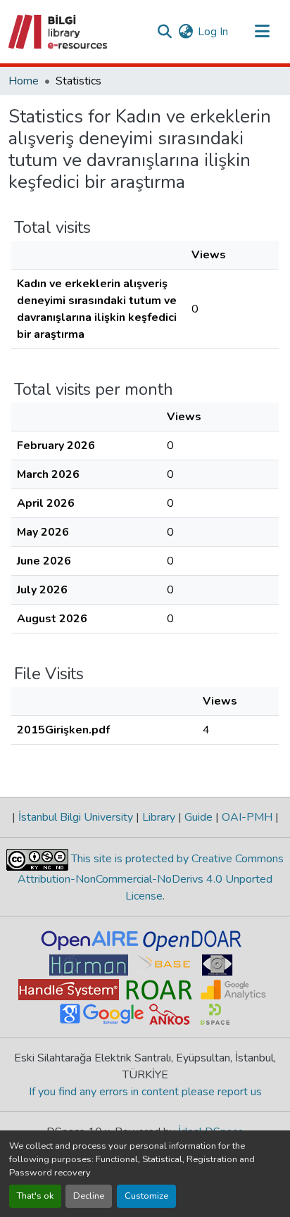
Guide (198, 817)
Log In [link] (213, 31)
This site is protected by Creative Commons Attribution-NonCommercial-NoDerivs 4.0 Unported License (151, 877)
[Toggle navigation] (262, 31)
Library (158, 817)
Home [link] (23, 81)
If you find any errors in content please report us (145, 1091)
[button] (58, 31)
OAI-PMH (247, 817)
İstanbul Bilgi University (75, 817)
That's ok (35, 1196)
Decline (88, 1196)
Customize (146, 1196)
